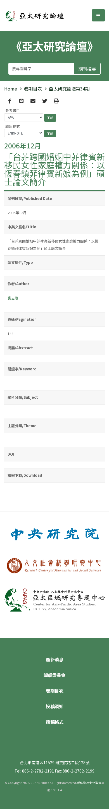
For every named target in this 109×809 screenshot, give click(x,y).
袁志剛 (13, 297)
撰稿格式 (54, 721)
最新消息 (54, 659)
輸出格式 (12, 126)
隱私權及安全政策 (89, 783)
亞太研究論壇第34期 (69, 88)
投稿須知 (54, 706)
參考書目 (12, 110)
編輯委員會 (54, 675)
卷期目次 (33, 88)
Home (10, 88)
